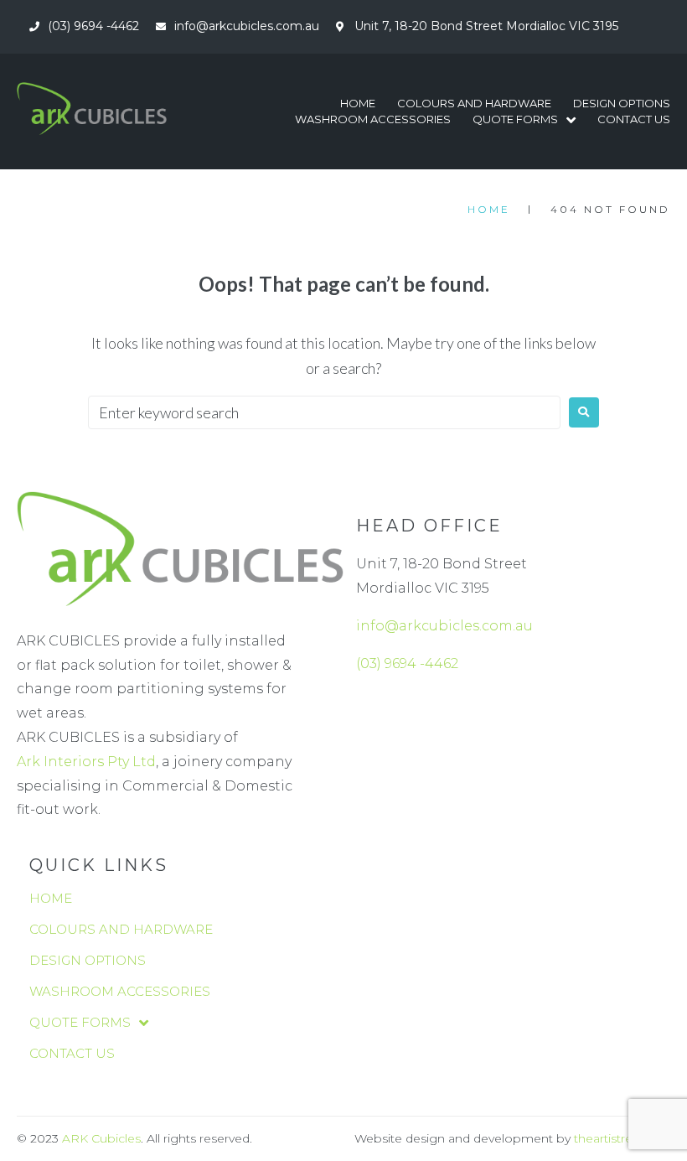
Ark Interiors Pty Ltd (86, 762)
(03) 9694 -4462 (407, 663)
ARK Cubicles (101, 1138)
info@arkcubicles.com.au (444, 626)
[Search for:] (324, 412)
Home (488, 209)
